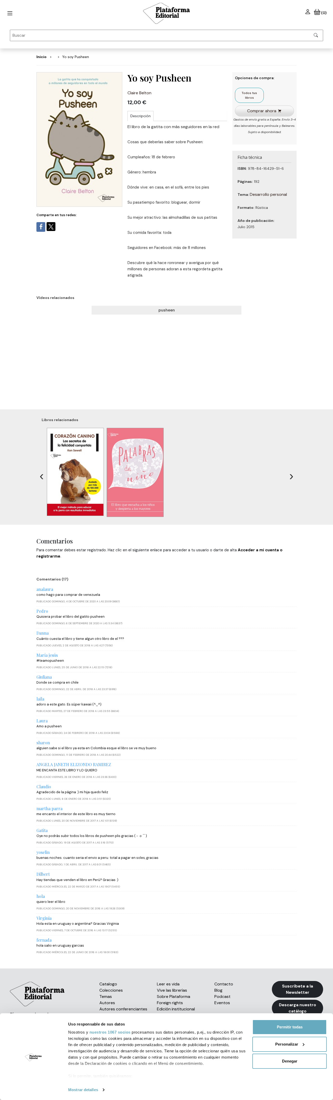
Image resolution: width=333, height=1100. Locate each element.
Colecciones (111, 990)
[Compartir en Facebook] (40, 227)
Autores (107, 1002)
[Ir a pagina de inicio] (10, 13)
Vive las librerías (172, 990)
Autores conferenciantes (123, 1009)
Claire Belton (139, 93)
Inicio (41, 56)
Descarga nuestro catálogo (297, 1008)
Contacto (223, 984)
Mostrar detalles (83, 1090)
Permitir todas (290, 1027)
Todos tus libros (249, 95)
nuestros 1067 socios (110, 1032)
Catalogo (108, 984)
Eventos (222, 1002)
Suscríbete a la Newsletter (297, 989)
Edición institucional (176, 1009)
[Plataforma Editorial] (166, 13)
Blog (218, 990)
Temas (105, 996)
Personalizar (286, 1044)
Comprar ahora (261, 111)
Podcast (222, 996)
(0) (323, 12)
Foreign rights (170, 1002)
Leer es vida (168, 984)
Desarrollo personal (268, 194)
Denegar (289, 1061)
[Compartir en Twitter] (51, 226)
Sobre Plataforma (173, 996)
